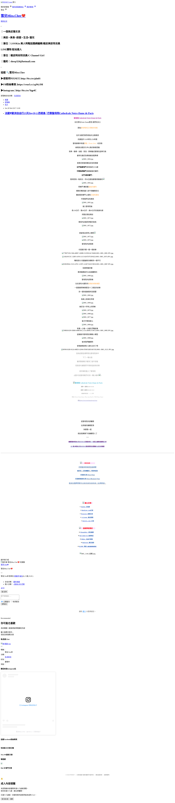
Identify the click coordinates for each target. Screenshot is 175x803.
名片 (6, 105)
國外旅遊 (16, 582)
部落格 (7, 102)
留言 (21, 576)
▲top (2, 588)
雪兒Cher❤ (5, 564)
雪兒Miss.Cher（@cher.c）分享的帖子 (28, 731)
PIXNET (72, 775)
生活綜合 (17, 96)
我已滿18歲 (5, 799)
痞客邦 (16, 576)
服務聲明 (106, 775)
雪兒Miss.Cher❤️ (13, 16)
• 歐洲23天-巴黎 (19, 584)
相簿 (6, 100)
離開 (11, 799)
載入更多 (4, 591)
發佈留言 (4, 604)
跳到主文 (4, 21)
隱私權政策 (99, 775)
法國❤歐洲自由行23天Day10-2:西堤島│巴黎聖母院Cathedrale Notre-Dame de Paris (49, 113)
